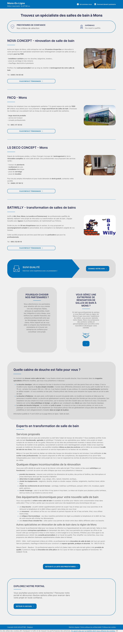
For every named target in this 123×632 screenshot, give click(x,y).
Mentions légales (74, 627)
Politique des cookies (109, 627)
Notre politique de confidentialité (91, 627)
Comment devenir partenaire (106, 4)
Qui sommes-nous (86, 4)
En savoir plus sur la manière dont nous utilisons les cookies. (93, 631)
